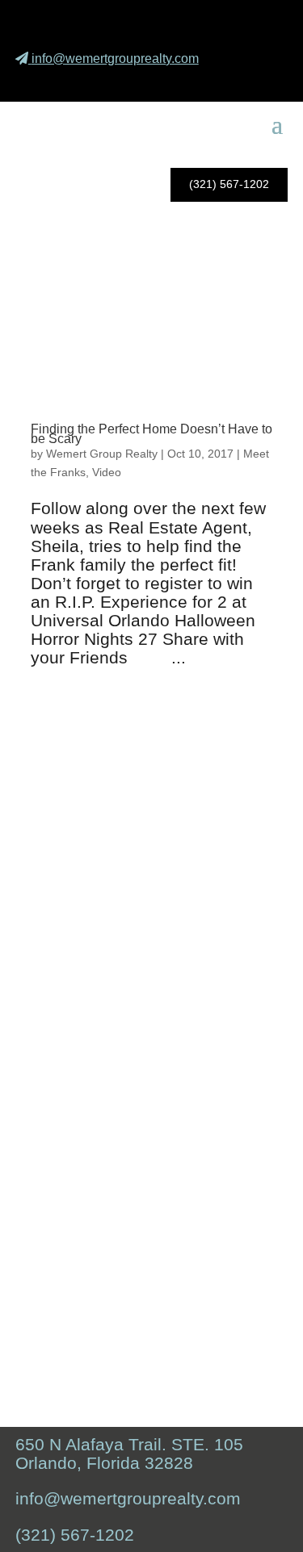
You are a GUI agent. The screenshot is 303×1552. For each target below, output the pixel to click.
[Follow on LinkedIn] (263, 81)
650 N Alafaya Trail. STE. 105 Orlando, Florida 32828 (129, 1453)
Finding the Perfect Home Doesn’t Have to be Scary (151, 434)
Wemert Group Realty (102, 453)
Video (106, 472)
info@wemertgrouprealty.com (115, 58)
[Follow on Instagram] (225, 81)
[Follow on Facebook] (187, 81)
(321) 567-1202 (229, 184)
